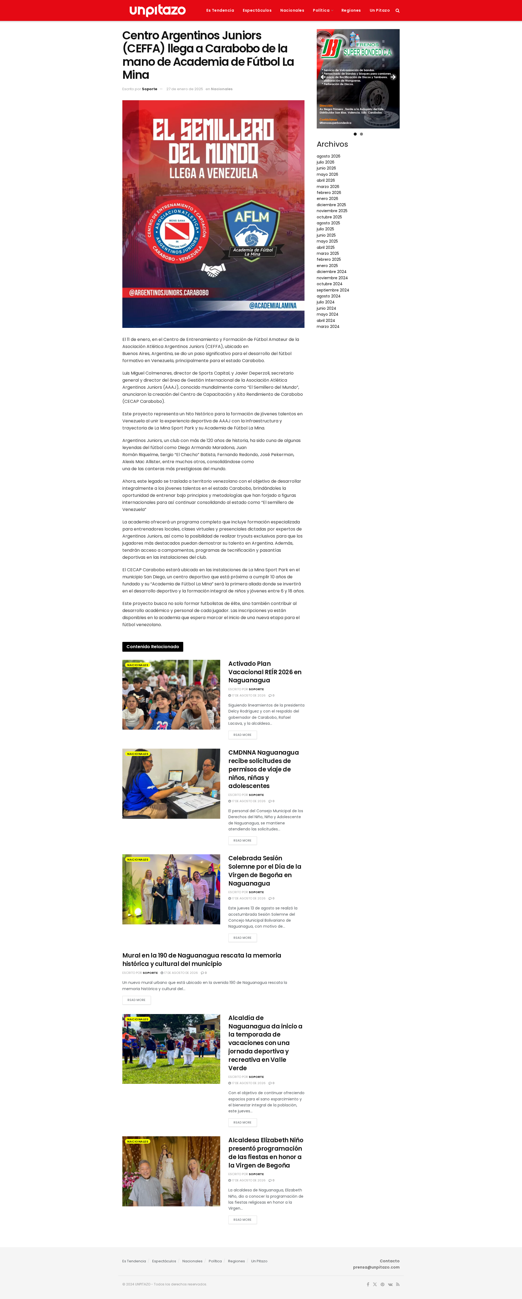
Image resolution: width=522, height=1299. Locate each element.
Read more (243, 735)
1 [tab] (355, 134)
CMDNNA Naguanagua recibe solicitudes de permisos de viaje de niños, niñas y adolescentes (263, 769)
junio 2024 (326, 308)
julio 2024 (326, 302)
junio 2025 (326, 235)
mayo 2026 (327, 174)
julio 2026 (325, 162)
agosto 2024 (329, 296)
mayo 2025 (327, 241)
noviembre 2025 (332, 211)
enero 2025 (327, 265)
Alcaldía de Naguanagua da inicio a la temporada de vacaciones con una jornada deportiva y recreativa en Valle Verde (265, 1043)
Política (321, 10)
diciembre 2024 (332, 271)
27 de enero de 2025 (184, 89)
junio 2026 (326, 168)
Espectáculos (257, 10)
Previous (323, 77)
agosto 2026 (328, 156)
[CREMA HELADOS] (358, 76)
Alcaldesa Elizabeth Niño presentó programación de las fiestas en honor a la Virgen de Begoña (265, 1152)
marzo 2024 (328, 326)
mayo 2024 (327, 314)
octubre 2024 (330, 284)
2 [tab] (361, 134)
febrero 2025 (329, 259)
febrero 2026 (329, 192)
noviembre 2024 (332, 278)
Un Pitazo (380, 10)
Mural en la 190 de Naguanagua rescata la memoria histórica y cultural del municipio (201, 959)
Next (393, 77)
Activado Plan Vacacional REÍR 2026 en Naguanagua (265, 672)
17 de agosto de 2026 (248, 695)
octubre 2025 (329, 217)
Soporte (149, 89)
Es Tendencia (220, 10)
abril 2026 (326, 180)
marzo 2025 (328, 253)
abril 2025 (326, 247)
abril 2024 (326, 320)
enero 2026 (327, 198)
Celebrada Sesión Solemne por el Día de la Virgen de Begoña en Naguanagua (264, 870)
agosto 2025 (328, 223)
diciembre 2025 (331, 205)
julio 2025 (325, 229)
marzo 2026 (328, 186)
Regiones (351, 10)
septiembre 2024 (333, 290)
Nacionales (292, 10)
